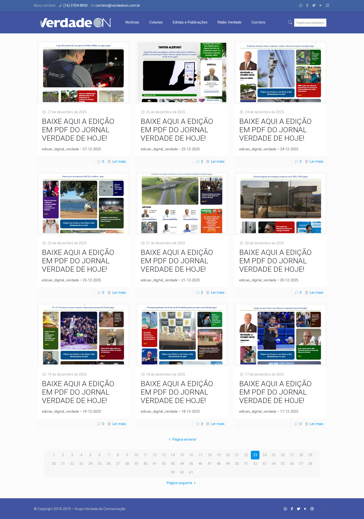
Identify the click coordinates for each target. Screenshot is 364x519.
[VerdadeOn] (76, 22)
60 (182, 472)
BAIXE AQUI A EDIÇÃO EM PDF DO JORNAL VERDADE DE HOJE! (78, 129)
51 (246, 464)
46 (200, 464)
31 (63, 464)
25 (274, 455)
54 (274, 464)
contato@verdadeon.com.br (117, 5)
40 (145, 464)
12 (154, 455)
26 (283, 455)
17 (200, 455)
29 (310, 455)
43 (173, 464)
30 (54, 464)
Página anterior (184, 439)
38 (127, 464)
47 (209, 464)
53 (264, 464)
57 (301, 464)
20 (228, 455)
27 (292, 455)
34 (90, 464)
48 (219, 464)
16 (191, 455)
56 (292, 464)
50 (237, 464)
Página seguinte (179, 483)
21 (237, 455)
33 (81, 464)
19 (219, 455)
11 (145, 455)
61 (191, 472)
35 (100, 464)
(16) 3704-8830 (75, 5)
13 (164, 455)
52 (255, 464)
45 (191, 464)
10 (136, 455)
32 (72, 464)
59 (173, 472)
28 (301, 455)
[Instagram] (327, 5)
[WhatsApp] (300, 5)
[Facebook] (307, 5)
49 (228, 464)
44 (182, 464)
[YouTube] (320, 5)
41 (154, 464)
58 (310, 464)
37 (118, 464)
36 (109, 464)
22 (246, 455)
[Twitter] (314, 5)
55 (283, 464)
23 (255, 455)
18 (209, 455)
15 (182, 455)
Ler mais (119, 161)
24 (264, 455)
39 (136, 464)
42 (164, 464)
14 (173, 455)
